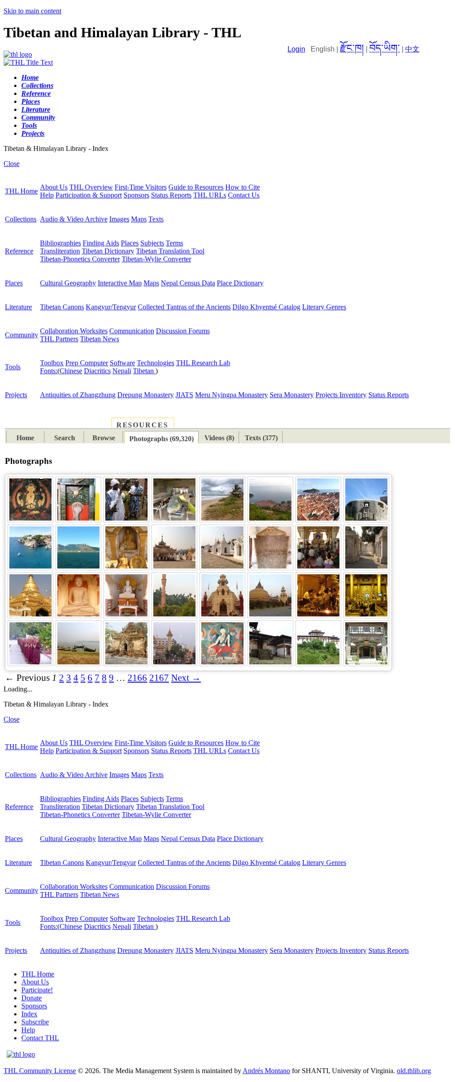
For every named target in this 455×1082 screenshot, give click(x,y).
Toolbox (52, 363)
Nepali (121, 371)
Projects (16, 395)
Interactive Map (120, 283)
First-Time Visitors (141, 187)
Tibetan (144, 371)
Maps (139, 219)
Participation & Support (89, 195)
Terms (174, 243)
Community (21, 335)
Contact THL (40, 1038)
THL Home (21, 191)
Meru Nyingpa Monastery (231, 395)
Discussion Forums (183, 331)
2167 (159, 677)
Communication (131, 331)
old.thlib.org (414, 1070)
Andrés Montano (266, 1070)
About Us (54, 187)
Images (119, 219)
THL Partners (59, 339)
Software (122, 363)
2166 (137, 677)
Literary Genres (324, 307)
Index (29, 1014)
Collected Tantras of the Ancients (184, 307)
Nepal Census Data (188, 283)
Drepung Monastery (145, 395)
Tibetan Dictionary (108, 251)
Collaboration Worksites (74, 331)
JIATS (184, 395)
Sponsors (136, 195)
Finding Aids (101, 243)
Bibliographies (60, 243)
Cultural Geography (68, 283)
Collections (20, 219)
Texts (156, 219)
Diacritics (97, 371)
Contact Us (243, 195)
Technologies (155, 363)
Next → (186, 677)
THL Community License (40, 1070)
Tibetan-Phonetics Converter (80, 259)
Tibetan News (99, 339)
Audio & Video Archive (74, 219)
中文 (412, 49)
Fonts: (48, 371)
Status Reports (171, 195)
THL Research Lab (203, 363)
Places (130, 243)
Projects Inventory (341, 395)
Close (12, 163)
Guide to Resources (196, 187)
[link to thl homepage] (21, 1054)
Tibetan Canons (62, 307)
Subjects (152, 243)
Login (296, 49)
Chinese (71, 371)
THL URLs (209, 195)
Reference (19, 251)
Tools (12, 367)
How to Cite (242, 187)
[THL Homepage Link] (18, 54)
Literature (18, 307)
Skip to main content (32, 11)
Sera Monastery (292, 395)
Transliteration (60, 251)
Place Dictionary (240, 283)
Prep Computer (86, 363)
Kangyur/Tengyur (111, 307)
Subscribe (35, 1022)
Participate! (37, 990)
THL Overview (91, 187)
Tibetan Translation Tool (170, 251)
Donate (31, 998)
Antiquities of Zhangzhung (78, 395)
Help (47, 195)
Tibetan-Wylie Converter (156, 259)
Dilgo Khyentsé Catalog (266, 307)
